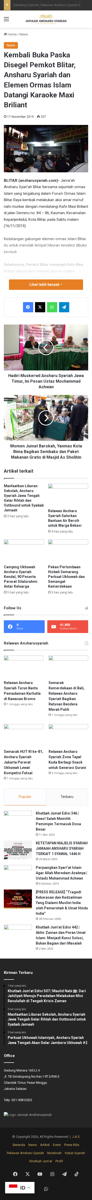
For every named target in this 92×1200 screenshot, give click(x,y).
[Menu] (6, 21)
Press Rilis (71, 1145)
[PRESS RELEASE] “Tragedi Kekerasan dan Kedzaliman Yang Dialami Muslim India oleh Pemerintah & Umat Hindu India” (62, 902)
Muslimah (54, 1153)
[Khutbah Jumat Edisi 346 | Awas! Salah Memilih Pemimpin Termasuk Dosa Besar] (18, 820)
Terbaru (67, 796)
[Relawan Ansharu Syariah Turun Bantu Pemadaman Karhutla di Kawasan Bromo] (23, 666)
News (23, 34)
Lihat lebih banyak (44, 284)
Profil (59, 1161)
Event (57, 1145)
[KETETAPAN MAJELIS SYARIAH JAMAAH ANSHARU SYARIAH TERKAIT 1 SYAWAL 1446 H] (18, 850)
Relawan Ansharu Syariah (25, 1153)
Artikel (45, 1145)
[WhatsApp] (52, 307)
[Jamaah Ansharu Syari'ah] (46, 19)
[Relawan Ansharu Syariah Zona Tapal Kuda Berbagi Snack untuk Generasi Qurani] (68, 735)
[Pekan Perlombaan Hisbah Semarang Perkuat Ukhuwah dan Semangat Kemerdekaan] (68, 550)
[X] (40, 307)
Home (12, 34)
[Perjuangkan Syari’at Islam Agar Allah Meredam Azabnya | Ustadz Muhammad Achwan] (18, 874)
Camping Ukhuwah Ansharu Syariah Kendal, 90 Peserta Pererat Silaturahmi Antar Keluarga (20, 576)
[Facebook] (28, 307)
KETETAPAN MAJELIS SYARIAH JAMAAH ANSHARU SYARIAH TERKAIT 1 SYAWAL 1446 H (62, 848)
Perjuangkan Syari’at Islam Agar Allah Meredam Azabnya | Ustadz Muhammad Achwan (61, 873)
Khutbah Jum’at (40, 1161)
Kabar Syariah (75, 1153)
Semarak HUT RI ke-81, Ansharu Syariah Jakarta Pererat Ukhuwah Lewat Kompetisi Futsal (23, 762)
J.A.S (76, 1137)
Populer (25, 796)
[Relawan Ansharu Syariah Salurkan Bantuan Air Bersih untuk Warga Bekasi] (68, 495)
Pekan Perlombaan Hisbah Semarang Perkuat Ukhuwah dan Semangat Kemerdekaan (66, 576)
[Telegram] (64, 307)
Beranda (19, 1145)
